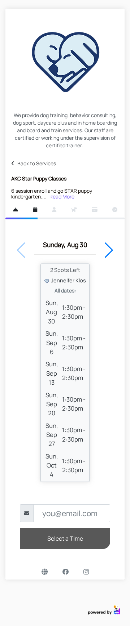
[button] (109, 250)
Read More (61, 196)
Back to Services (36, 163)
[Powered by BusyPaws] (104, 609)
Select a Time (65, 538)
